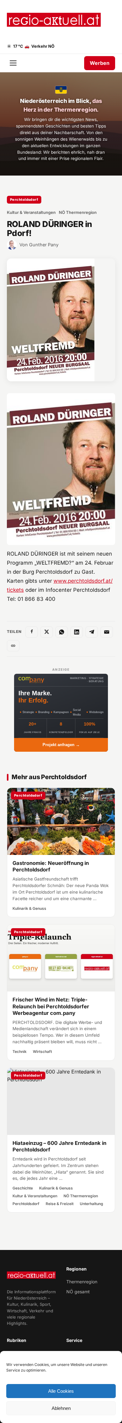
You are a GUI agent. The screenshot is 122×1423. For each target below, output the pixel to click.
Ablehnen (61, 1408)
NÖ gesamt (78, 1291)
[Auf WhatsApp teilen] (61, 632)
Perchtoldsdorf (24, 199)
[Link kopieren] (13, 645)
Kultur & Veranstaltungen (31, 212)
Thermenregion (81, 1281)
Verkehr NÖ (39, 46)
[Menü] (14, 63)
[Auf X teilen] (46, 632)
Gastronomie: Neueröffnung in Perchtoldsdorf (51, 866)
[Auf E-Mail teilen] (106, 632)
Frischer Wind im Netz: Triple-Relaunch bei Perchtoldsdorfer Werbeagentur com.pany (51, 1006)
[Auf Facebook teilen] (31, 632)
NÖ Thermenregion (78, 212)
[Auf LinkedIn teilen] (76, 632)
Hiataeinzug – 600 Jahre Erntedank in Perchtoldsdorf (59, 1146)
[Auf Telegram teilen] (91, 632)
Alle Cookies (61, 1391)
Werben (99, 63)
